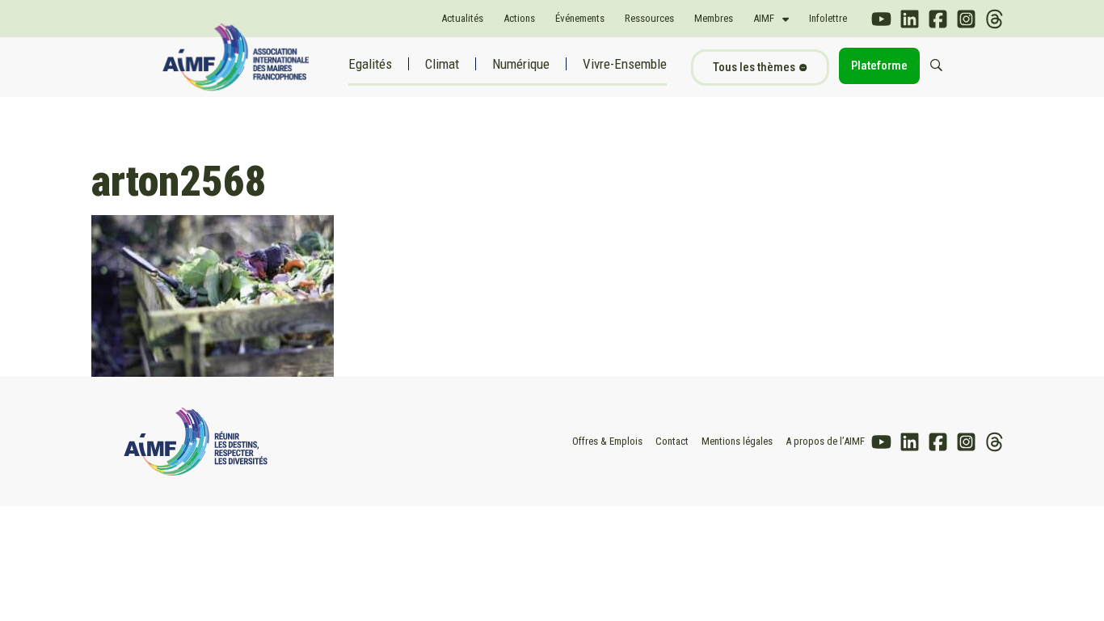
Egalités (370, 64)
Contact (672, 441)
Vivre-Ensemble (625, 64)
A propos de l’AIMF (825, 441)
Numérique (521, 64)
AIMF (763, 18)
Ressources (649, 18)
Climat (442, 64)
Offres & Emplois (607, 441)
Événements (580, 18)
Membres (713, 18)
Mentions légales (737, 441)
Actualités (462, 18)
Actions (519, 18)
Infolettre (828, 18)
